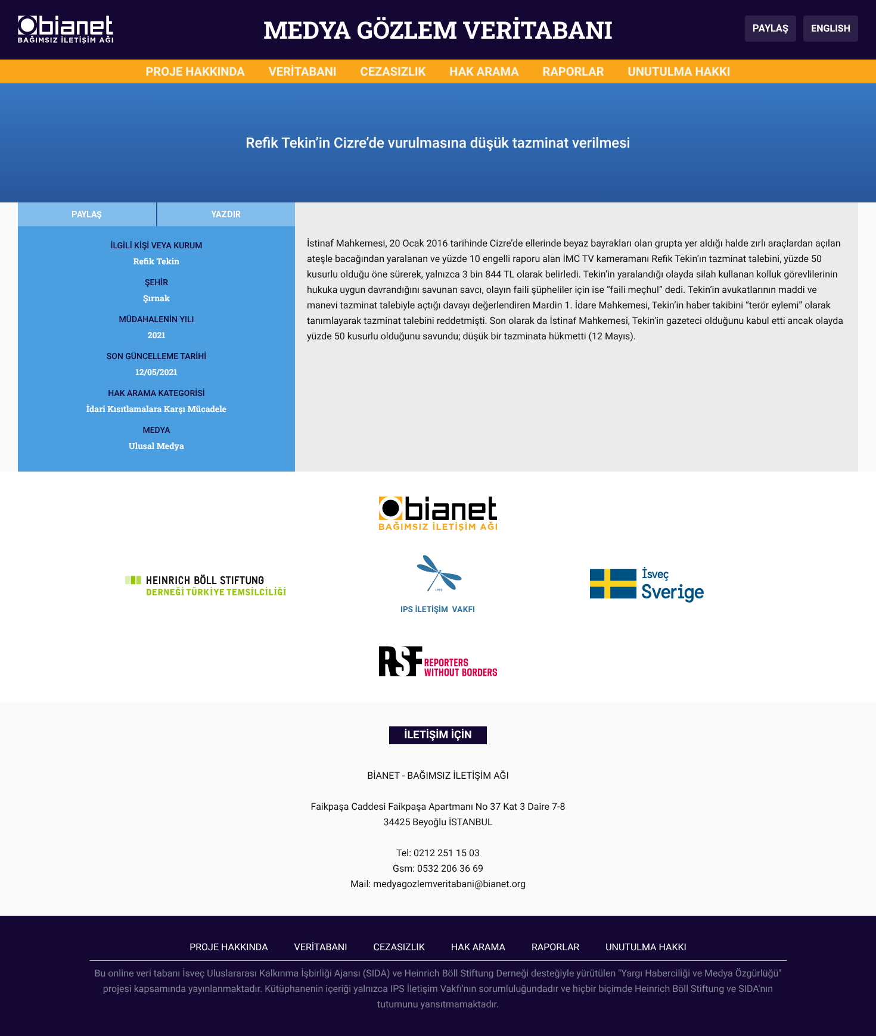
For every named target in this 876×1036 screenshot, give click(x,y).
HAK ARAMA (483, 71)
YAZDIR (226, 214)
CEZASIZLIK (393, 71)
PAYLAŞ (770, 28)
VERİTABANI (303, 71)
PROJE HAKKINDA (194, 71)
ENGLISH (830, 28)
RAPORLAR (573, 71)
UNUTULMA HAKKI (679, 71)
